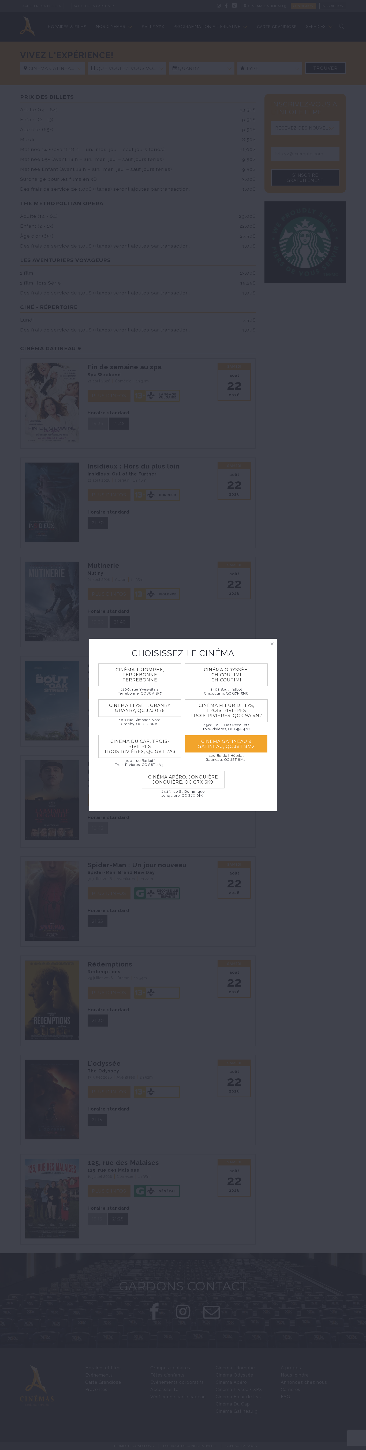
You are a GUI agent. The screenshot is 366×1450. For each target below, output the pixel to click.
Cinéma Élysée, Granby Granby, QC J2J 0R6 (139, 708)
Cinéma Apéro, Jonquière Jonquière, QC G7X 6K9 (183, 779)
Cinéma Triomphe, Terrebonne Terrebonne (139, 674)
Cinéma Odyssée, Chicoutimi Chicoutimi (226, 674)
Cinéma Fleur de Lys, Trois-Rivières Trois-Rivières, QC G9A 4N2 (226, 710)
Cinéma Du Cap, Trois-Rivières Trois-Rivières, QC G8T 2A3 (139, 746)
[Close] (272, 643)
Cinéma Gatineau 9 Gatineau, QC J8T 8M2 (226, 744)
